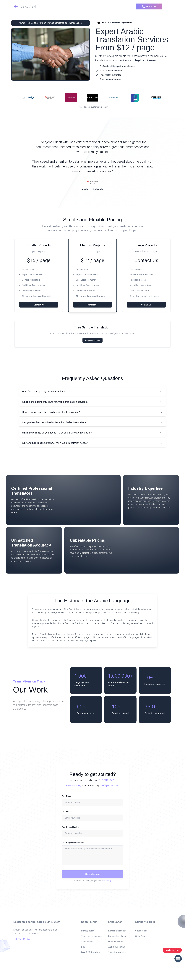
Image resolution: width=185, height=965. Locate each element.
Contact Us (39, 305)
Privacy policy (87, 930)
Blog (83, 947)
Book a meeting (73, 785)
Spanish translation (117, 952)
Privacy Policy (106, 881)
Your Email (66, 811)
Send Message (92, 874)
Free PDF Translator (90, 952)
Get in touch (141, 930)
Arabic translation (116, 947)
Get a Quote (141, 936)
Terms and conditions (91, 936)
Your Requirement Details (73, 842)
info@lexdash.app (110, 785)
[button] (178, 958)
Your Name (66, 796)
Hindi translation (116, 941)
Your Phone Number (70, 827)
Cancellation (87, 941)
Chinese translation (117, 936)
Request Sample (92, 340)
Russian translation (117, 930)
